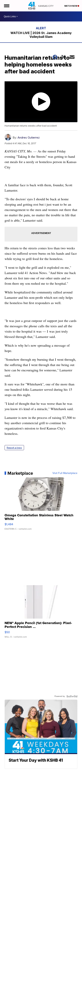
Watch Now (71, 6)
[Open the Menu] (6, 5)
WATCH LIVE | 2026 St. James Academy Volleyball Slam (41, 35)
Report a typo (14, 447)
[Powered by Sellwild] (71, 696)
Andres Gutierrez (29, 137)
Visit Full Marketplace (64, 473)
